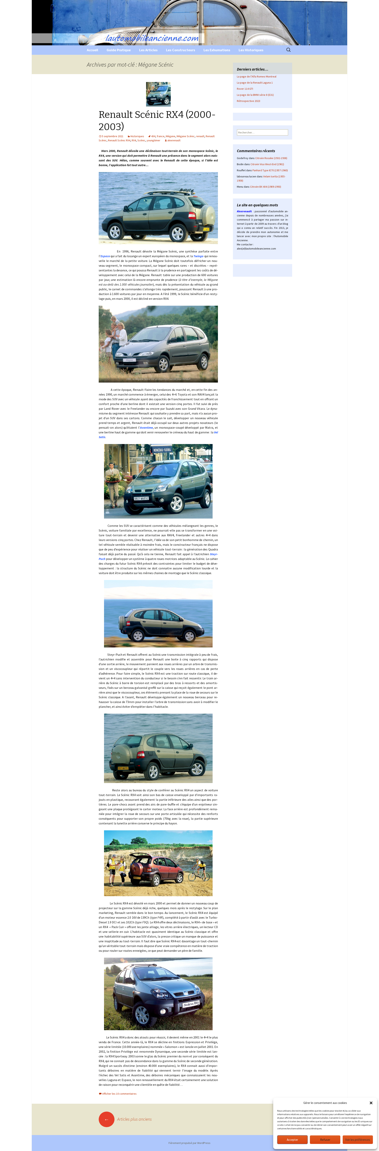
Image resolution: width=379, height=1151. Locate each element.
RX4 (134, 140)
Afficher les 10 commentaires (119, 1093)
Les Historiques (251, 50)
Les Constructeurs (180, 50)
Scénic (141, 140)
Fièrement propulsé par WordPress (189, 1143)
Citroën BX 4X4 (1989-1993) (265, 186)
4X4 (153, 136)
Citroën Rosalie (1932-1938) (271, 158)
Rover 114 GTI (245, 88)
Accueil (92, 50)
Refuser (325, 1140)
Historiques (137, 136)
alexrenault (173, 140)
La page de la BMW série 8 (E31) (255, 95)
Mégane (170, 136)
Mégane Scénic (186, 136)
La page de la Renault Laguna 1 (255, 82)
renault (200, 136)
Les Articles (148, 50)
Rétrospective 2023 (248, 101)
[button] (371, 1103)
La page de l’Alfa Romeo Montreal (256, 76)
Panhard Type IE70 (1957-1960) (270, 170)
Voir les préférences (357, 1140)
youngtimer (153, 140)
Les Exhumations (217, 50)
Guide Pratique (119, 50)
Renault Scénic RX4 (119, 140)
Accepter (292, 1140)
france (160, 136)
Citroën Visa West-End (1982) (267, 164)
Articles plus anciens (128, 1119)
